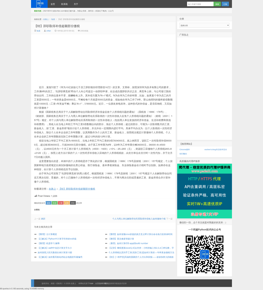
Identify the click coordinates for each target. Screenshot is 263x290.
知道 (53, 19)
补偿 (54, 203)
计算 (61, 203)
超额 (67, 203)
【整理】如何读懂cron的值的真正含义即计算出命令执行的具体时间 (140, 234)
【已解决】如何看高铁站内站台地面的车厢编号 (60, 256)
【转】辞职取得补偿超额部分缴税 (57, 26)
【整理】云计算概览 (47, 234)
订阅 (225, 4)
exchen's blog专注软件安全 (216, 149)
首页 (53, 3)
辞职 (73, 203)
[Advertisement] (77, 57)
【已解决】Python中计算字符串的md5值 (57, 238)
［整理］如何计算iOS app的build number (128, 243)
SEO (114, 283)
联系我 (64, 3)
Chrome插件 (184, 149)
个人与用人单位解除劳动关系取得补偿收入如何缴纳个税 (139, 218)
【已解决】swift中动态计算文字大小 (55, 247)
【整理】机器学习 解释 (49, 243)
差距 (43, 218)
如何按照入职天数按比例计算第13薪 (55, 252)
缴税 (48, 203)
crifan (48, 30)
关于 (76, 3)
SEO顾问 (183, 153)
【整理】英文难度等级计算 (121, 238)
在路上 (39, 4)
